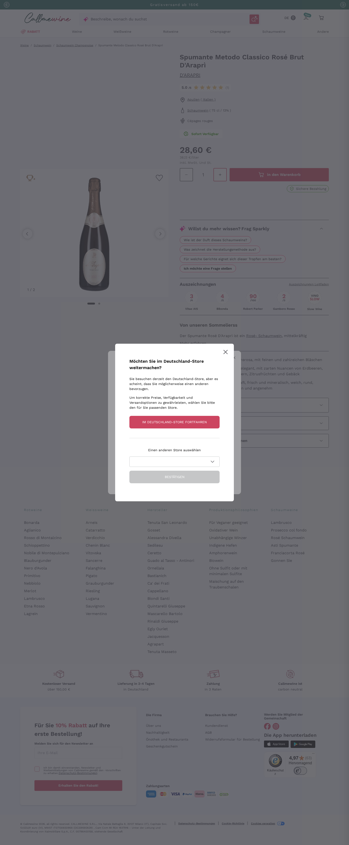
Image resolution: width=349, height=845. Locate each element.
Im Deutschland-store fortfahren (174, 422)
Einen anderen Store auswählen (174, 450)
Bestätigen (174, 477)
